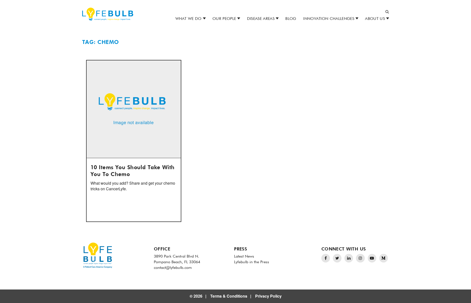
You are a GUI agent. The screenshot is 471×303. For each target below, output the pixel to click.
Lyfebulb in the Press (251, 262)
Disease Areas (261, 19)
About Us (375, 19)
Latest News (244, 257)
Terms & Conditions (228, 296)
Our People (224, 19)
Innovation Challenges (328, 19)
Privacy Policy (268, 296)
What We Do (188, 19)
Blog (290, 19)
